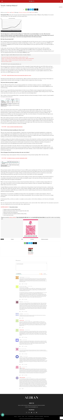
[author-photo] (30, 251)
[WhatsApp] (26, 9)
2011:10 (4, 3)
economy (32, 239)
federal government (44, 239)
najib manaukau (22, 377)
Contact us (19, 416)
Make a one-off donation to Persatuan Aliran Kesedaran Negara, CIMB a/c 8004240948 (18, 58)
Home (1, 3)
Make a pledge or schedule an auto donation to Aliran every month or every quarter (17, 60)
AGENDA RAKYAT (5, 207)
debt (22, 239)
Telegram (20, 12)
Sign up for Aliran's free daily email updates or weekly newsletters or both (15, 57)
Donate (23, 416)
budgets (12, 239)
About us (15, 416)
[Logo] (31, 400)
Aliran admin (30, 253)
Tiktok (28, 12)
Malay (8, 12)
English (12, 12)
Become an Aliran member (7, 61)
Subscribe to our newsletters (39, 416)
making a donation (12, 217)
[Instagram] (29, 412)
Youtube (32, 12)
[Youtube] (36, 412)
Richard (23, 368)
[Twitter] (31, 9)
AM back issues (46, 416)
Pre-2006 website (31, 416)
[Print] (37, 9)
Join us (26, 416)
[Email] (35, 9)
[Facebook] (28, 9)
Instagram (25, 12)
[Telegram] (33, 9)
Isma (20, 366)
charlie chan (21, 320)
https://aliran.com (30, 254)
